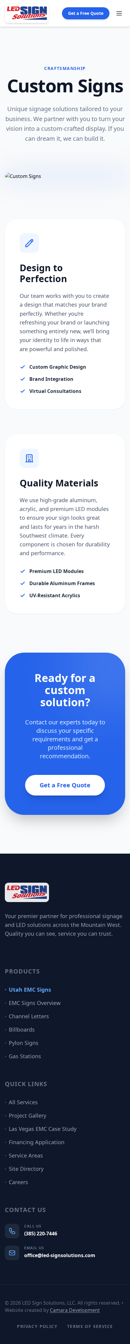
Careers (16, 1182)
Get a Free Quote (85, 13)
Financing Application (34, 1142)
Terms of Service (90, 1326)
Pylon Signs (21, 1042)
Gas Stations (23, 1056)
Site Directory (24, 1168)
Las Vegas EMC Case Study (40, 1128)
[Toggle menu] (119, 13)
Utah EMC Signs (28, 989)
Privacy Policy (37, 1326)
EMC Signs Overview (32, 1002)
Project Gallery (25, 1115)
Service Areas (24, 1155)
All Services (21, 1102)
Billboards (20, 1029)
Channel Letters (27, 1016)
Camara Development (75, 1310)
